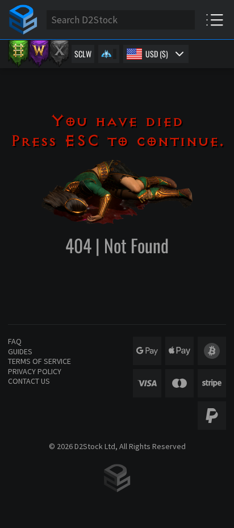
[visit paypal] (212, 415)
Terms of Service (39, 361)
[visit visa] (147, 383)
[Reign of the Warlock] (38, 54)
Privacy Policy (34, 371)
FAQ (15, 341)
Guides (20, 351)
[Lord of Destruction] (59, 54)
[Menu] (214, 19)
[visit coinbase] (212, 351)
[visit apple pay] (179, 351)
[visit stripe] (212, 383)
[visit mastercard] (179, 383)
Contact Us (29, 381)
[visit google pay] (147, 351)
